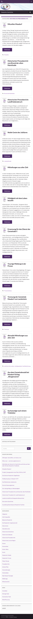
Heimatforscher (6, 528)
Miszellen (6, 54)
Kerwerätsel (5, 546)
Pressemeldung (7, 290)
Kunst (3, 552)
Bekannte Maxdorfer (7, 520)
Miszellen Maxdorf (15, 24)
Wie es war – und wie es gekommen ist (11, 461)
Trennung (6, 329)
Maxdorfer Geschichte (7, 12)
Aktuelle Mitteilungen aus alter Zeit (18, 336)
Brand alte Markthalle (9, 93)
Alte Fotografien (6, 517)
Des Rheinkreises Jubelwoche (9, 482)
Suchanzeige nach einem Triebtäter (17, 412)
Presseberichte (5, 564)
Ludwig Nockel (7, 161)
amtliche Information (9, 366)
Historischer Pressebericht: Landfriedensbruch (18, 101)
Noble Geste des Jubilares (17, 132)
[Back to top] (29, 615)
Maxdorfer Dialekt (6, 555)
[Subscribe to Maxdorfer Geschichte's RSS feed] (2, 1)
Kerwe (3, 543)
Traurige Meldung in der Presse (17, 265)
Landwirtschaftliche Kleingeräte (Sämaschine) (13, 498)
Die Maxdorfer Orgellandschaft (9, 523)
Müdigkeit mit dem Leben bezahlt (17, 199)
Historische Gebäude (7, 534)
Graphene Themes (13, 617)
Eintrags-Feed (5, 593)
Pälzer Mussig (5, 561)
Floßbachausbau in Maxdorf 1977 (10, 478)
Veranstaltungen (6, 570)
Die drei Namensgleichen (8, 485)
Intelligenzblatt (18, 366)
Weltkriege (5, 578)
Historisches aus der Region (9, 540)
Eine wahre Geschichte (7, 501)
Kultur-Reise (5, 549)
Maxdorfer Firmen (6, 558)
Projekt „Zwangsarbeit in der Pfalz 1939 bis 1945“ (14, 472)
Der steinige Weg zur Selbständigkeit (11, 488)
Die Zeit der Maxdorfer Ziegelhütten (11, 475)
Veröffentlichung (26, 366)
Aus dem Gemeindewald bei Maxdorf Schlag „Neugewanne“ (18, 374)
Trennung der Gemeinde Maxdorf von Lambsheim (17, 298)
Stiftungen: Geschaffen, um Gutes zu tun (11, 457)
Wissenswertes (5, 581)
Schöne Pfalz (5, 567)
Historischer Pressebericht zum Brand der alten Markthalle (18, 63)
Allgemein (4, 514)
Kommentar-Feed (6, 596)
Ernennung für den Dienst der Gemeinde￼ (19, 230)
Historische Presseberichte (8, 537)
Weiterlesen (7, 49)
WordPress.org (6, 599)
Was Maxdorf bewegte (7, 575)
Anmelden (4, 590)
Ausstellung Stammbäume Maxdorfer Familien (13, 504)
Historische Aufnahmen (8, 531)
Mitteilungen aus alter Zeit (18, 167)
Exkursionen (5, 525)
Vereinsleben (5, 572)
